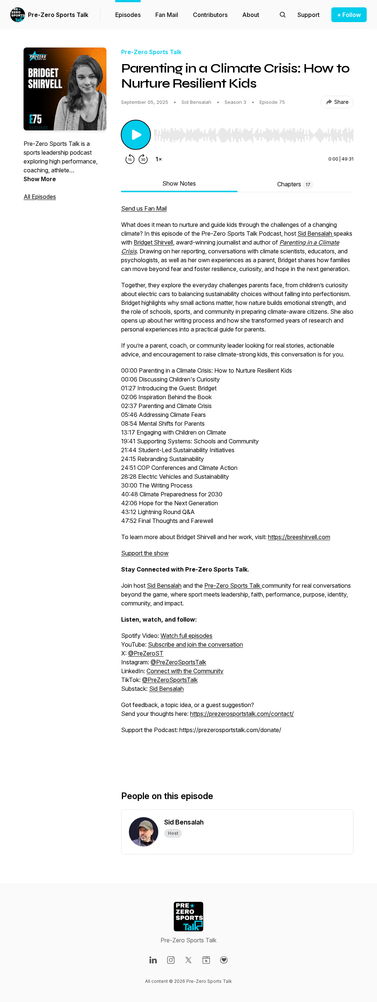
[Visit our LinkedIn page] (153, 960)
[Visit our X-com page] (188, 960)
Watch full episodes (186, 635)
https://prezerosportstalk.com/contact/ (242, 713)
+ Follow (349, 14)
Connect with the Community (185, 671)
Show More (40, 179)
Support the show (145, 553)
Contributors (210, 14)
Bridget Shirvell (153, 242)
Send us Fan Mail (144, 208)
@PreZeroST (145, 653)
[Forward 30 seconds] (143, 159)
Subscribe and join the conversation (195, 644)
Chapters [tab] (293, 184)
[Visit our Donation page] (224, 960)
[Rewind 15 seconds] (130, 159)
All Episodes (40, 196)
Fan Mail (166, 14)
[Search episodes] (283, 14)
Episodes (128, 14)
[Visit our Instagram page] (171, 960)
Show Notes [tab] (179, 183)
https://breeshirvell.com (299, 537)
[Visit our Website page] (206, 960)
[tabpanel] (237, 485)
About (250, 14)
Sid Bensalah (315, 233)
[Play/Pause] (136, 135)
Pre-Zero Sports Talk (58, 14)
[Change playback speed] (158, 159)
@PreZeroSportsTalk (178, 662)
